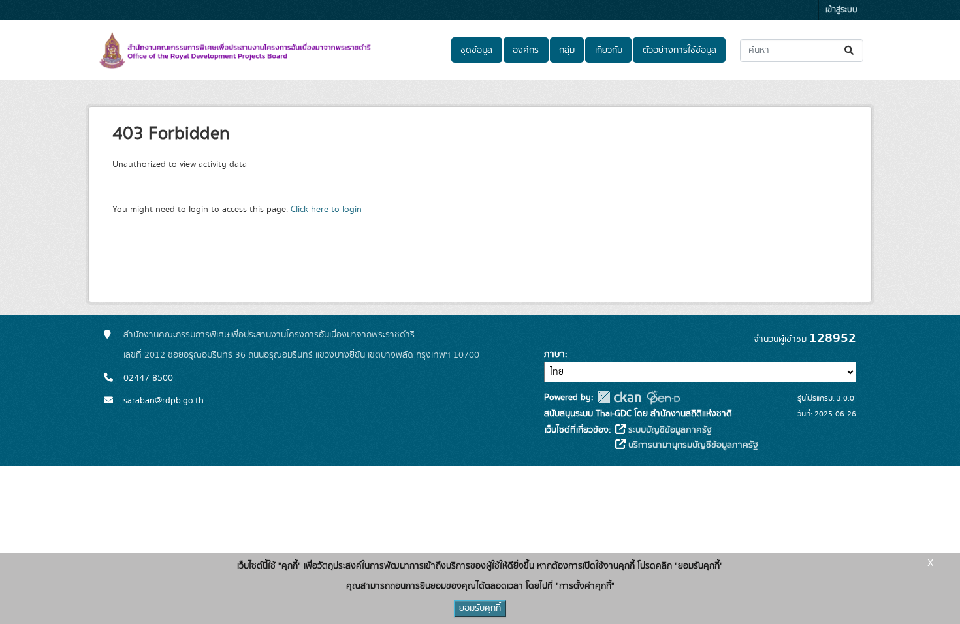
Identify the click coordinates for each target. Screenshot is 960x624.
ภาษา (554, 354)
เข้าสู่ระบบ (841, 10)
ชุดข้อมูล (476, 50)
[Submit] (850, 50)
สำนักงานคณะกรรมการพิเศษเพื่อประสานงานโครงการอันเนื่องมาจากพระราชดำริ (269, 334)
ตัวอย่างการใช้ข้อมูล (679, 50)
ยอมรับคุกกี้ (480, 608)
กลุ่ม (567, 50)
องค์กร (526, 50)
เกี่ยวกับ (608, 50)
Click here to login (326, 209)
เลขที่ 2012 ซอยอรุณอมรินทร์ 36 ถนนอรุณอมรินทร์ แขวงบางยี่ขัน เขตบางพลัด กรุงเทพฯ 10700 (301, 355)
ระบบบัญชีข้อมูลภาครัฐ (669, 430)
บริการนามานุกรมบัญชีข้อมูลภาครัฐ (692, 445)
